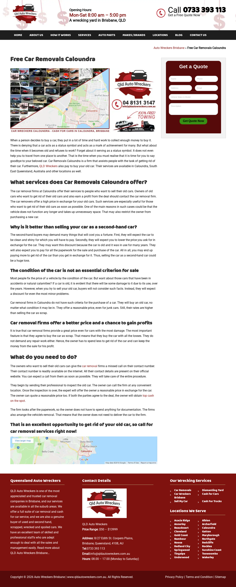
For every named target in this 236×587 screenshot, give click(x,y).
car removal (89, 366)
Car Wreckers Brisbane (182, 496)
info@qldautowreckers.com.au (110, 553)
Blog (179, 35)
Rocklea (207, 546)
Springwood (182, 550)
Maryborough (210, 535)
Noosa (178, 543)
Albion (206, 520)
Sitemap (220, 577)
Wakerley (208, 557)
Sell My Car (181, 501)
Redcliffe (207, 543)
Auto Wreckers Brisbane (169, 48)
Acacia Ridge (182, 520)
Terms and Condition (199, 577)
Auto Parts (106, 35)
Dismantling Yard (213, 490)
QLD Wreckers (48, 166)
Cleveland (180, 531)
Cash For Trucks (212, 501)
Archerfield (209, 524)
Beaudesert (181, 528)
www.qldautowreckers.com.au (86, 577)
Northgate (208, 539)
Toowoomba (210, 554)
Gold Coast (181, 535)
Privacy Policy (174, 577)
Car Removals (182, 490)
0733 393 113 (204, 10)
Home (18, 35)
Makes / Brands (134, 35)
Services (84, 35)
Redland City (182, 546)
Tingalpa (179, 554)
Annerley (179, 524)
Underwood (181, 557)
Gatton (206, 531)
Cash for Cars (210, 494)
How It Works (61, 35)
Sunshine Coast (211, 550)
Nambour (180, 539)
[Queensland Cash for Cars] (25, 4)
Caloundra (208, 528)
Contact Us (198, 35)
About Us (36, 35)
